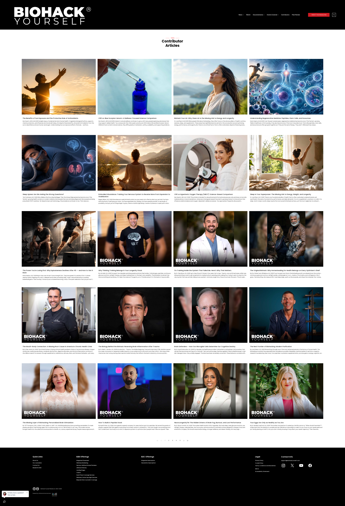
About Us (35, 460)
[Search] (334, 15)
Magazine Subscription (148, 460)
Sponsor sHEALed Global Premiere (86, 465)
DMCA (257, 469)
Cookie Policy (259, 463)
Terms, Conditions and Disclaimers (265, 466)
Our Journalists (37, 463)
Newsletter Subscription (148, 463)
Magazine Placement (82, 460)
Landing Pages (80, 470)
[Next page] (183, 440)
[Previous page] (161, 440)
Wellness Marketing (82, 463)
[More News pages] (243, 14)
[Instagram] (283, 465)
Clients (78, 472)
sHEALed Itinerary (81, 468)
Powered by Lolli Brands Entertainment (42, 493)
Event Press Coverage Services (85, 475)
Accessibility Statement (262, 471)
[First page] (157, 440)
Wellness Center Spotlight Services (86, 477)
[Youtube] (301, 465)
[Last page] (187, 440)
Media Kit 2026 (37, 468)
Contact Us (36, 465)
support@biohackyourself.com (290, 460)
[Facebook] (310, 465)
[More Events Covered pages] (278, 14)
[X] (292, 465)
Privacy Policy (259, 460)
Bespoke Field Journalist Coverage (86, 480)
